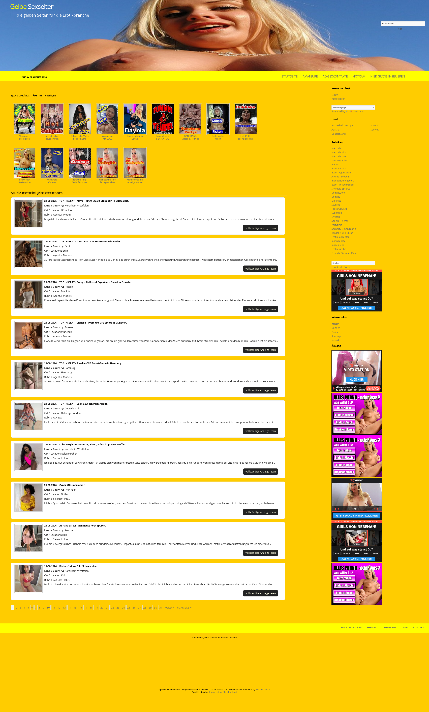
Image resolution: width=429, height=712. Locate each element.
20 (101, 607)
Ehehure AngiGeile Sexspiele (79, 181)
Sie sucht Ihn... (61, 458)
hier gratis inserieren (387, 76)
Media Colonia (263, 689)
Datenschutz (390, 627)
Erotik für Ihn (338, 249)
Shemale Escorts (340, 188)
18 (91, 607)
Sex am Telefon (340, 220)
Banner (335, 327)
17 (85, 607)
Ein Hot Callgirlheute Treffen (52, 137)
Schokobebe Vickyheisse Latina (80, 137)
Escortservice (338, 168)
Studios (335, 204)
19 (96, 607)
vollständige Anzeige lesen (261, 228)
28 (144, 607)
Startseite (290, 76)
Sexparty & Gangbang (343, 228)
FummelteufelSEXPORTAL (162, 137)
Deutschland (338, 133)
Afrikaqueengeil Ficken (24, 137)
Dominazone (338, 192)
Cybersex (336, 212)
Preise (335, 332)
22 (112, 607)
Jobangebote (338, 241)
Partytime (336, 224)
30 (155, 607)
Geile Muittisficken (218, 137)
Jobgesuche (337, 245)
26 (134, 607)
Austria (335, 129)
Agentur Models (62, 214)
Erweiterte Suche (341, 267)
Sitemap (336, 336)
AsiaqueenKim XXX (107, 137)
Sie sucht (336, 148)
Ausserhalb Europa (342, 125)
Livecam (336, 216)
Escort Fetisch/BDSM (342, 184)
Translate (358, 111)
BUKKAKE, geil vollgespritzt (245, 137)
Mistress (336, 200)
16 (80, 607)
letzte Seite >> (184, 607)
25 (128, 607)
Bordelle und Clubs (342, 232)
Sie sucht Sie (338, 156)
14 (69, 607)
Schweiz (375, 129)
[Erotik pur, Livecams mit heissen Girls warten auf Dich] (356, 604)
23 (117, 607)
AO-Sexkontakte (335, 76)
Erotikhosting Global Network (223, 692)
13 (64, 607)
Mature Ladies (339, 160)
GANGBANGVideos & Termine (190, 137)
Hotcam (359, 76)
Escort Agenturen (341, 172)
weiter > (169, 607)
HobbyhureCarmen (52, 181)
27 (139, 607)
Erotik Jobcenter (340, 237)
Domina (335, 196)
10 (48, 607)
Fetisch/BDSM (339, 208)
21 (107, 607)
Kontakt (335, 340)
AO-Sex (57, 417)
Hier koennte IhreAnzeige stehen (107, 181)
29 (150, 607)
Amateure (310, 76)
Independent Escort (342, 180)
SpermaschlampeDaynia (135, 137)
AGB (405, 627)
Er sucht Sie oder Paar (343, 253)
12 (58, 607)
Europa (375, 125)
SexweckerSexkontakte (24, 181)
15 (75, 607)
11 (53, 607)
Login (334, 94)
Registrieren (338, 98)
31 (160, 607)
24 (123, 607)
